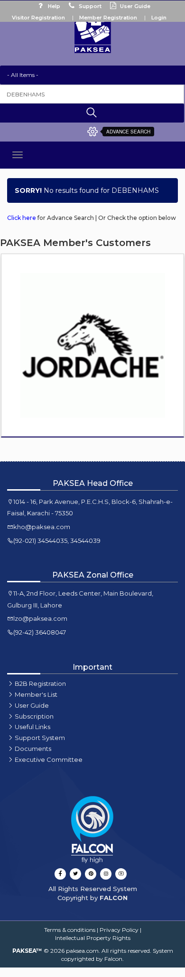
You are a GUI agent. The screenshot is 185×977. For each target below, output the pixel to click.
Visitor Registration (38, 17)
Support (89, 6)
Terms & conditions (69, 929)
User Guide (134, 6)
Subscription (34, 716)
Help (53, 6)
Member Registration (108, 17)
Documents (33, 748)
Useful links (32, 726)
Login (158, 17)
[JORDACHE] (92, 345)
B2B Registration (40, 683)
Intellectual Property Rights (92, 937)
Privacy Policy (119, 929)
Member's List (36, 694)
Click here (21, 217)
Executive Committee (49, 759)
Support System (40, 737)
